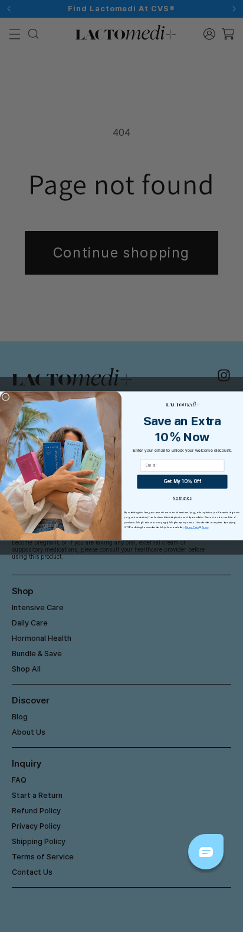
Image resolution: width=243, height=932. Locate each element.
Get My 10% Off (182, 482)
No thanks (182, 498)
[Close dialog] (5, 397)
